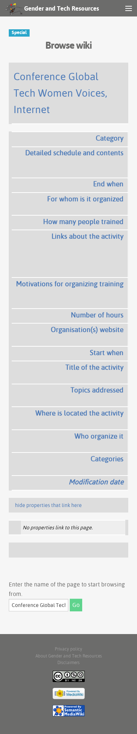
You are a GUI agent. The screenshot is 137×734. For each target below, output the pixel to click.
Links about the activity (87, 236)
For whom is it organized (85, 198)
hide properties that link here (48, 505)
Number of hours (97, 314)
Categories (107, 458)
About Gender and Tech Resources (68, 656)
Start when (106, 352)
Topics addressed (97, 389)
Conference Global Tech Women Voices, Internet (60, 93)
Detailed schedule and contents (74, 152)
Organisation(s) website (87, 329)
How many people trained (83, 221)
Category (109, 138)
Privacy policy (68, 649)
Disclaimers (68, 662)
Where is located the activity (79, 413)
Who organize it (99, 436)
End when (108, 183)
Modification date (96, 481)
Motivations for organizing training (69, 283)
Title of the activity (94, 367)
